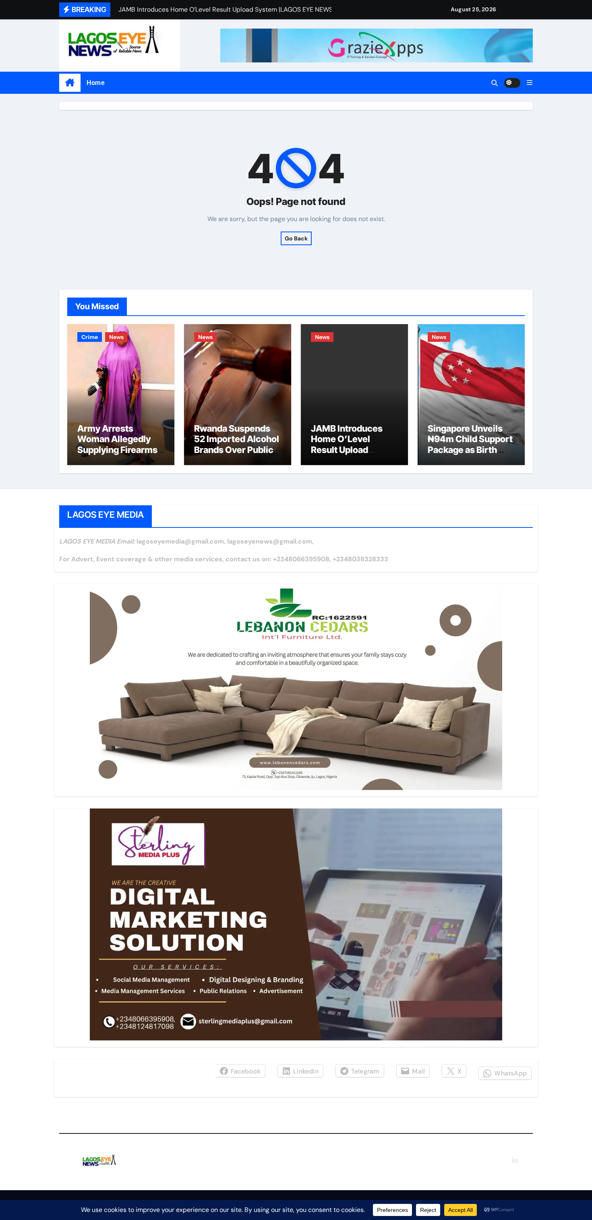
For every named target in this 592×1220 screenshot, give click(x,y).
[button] (529, 83)
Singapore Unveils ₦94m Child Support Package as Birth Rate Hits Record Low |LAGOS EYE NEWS (470, 455)
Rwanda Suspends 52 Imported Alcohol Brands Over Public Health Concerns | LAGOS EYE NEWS (236, 449)
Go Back (296, 238)
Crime (89, 337)
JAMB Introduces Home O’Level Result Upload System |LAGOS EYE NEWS (353, 449)
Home (96, 83)
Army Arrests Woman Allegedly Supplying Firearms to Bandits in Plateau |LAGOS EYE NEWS (119, 449)
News (116, 337)
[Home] (70, 83)
